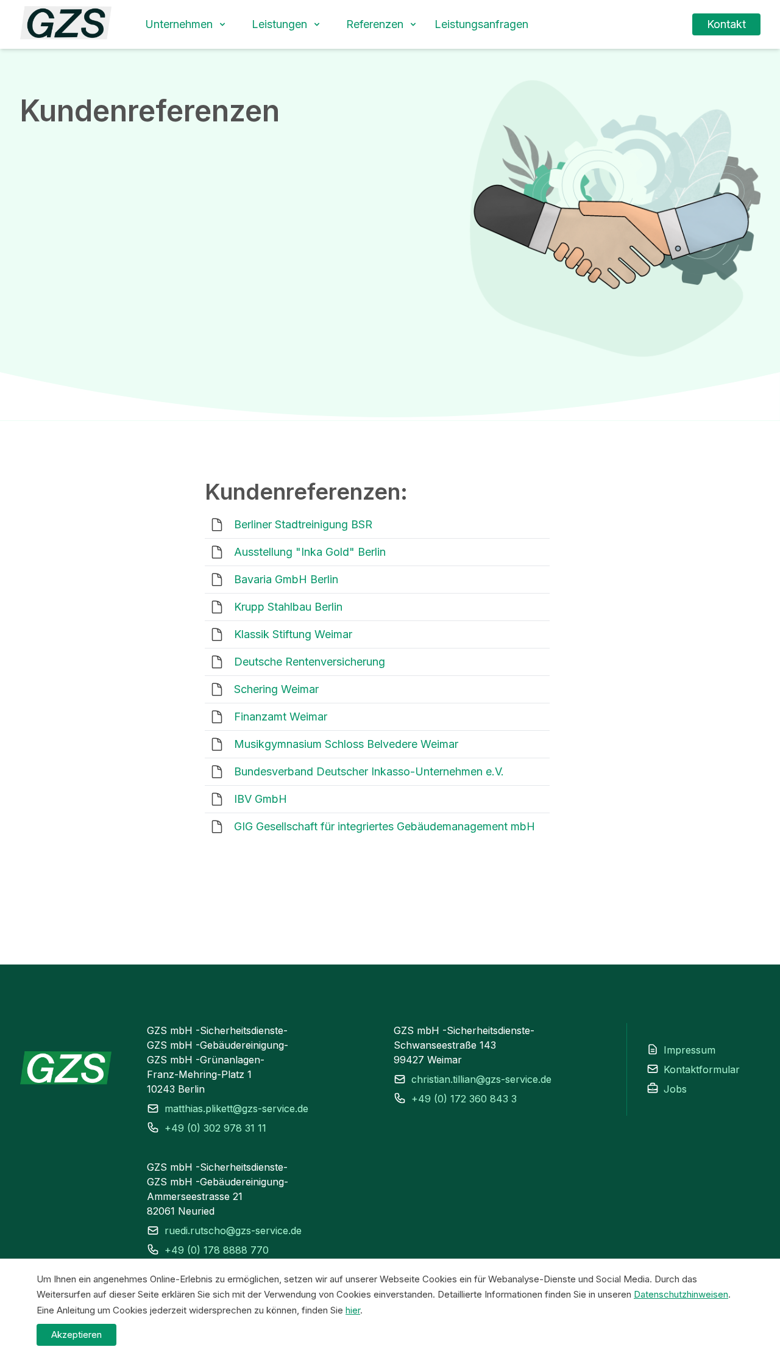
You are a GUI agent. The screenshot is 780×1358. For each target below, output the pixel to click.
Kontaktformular (702, 1069)
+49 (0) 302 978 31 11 (215, 1128)
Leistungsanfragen (481, 24)
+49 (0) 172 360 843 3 (464, 1099)
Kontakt (726, 24)
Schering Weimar (276, 689)
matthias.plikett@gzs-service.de (236, 1108)
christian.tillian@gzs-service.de (481, 1079)
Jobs (675, 1089)
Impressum (689, 1050)
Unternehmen (179, 24)
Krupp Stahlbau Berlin (288, 606)
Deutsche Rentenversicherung (309, 661)
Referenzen (374, 24)
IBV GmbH (260, 798)
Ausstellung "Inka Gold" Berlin (310, 551)
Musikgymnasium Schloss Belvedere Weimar (346, 744)
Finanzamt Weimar (280, 716)
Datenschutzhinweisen (681, 1294)
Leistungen (279, 24)
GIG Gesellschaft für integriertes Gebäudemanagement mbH (384, 826)
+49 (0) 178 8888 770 (217, 1250)
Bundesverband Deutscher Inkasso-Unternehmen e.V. (369, 771)
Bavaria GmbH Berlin (286, 579)
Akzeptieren (76, 1334)
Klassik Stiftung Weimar (293, 634)
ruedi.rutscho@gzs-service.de (233, 1230)
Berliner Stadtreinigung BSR (303, 524)
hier (353, 1310)
